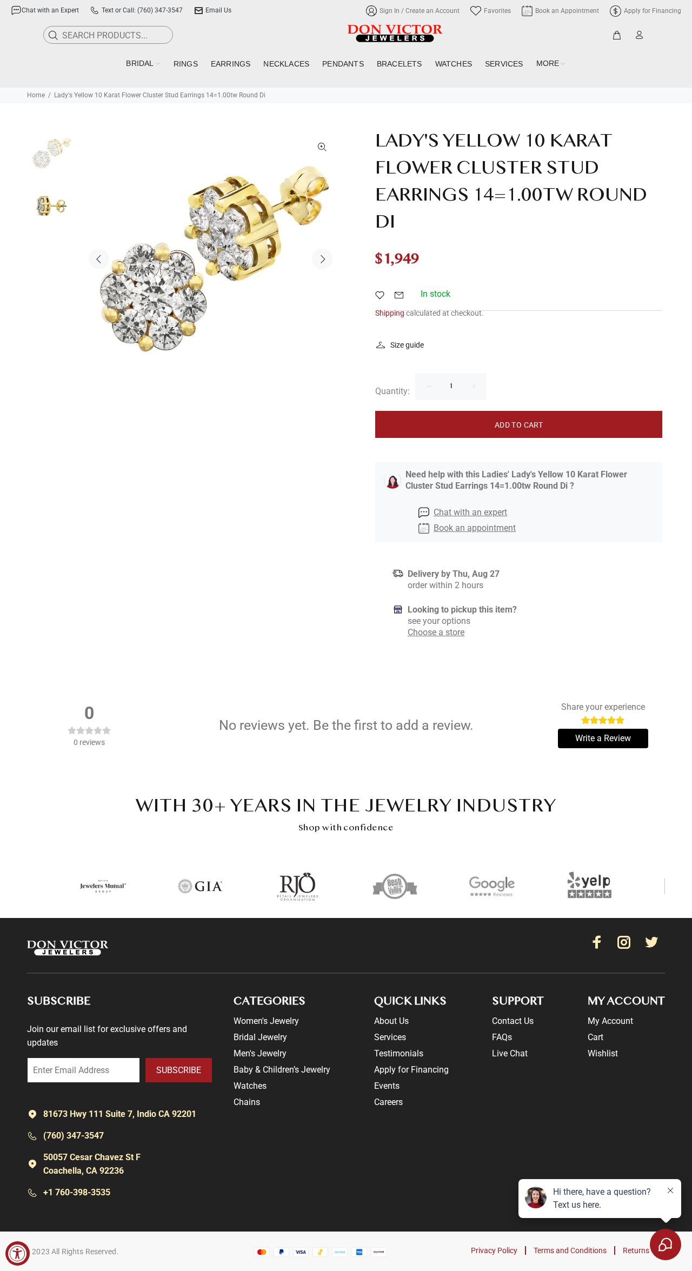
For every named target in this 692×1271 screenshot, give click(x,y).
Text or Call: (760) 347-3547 (142, 10)
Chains (247, 1102)
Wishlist (603, 1053)
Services (390, 1037)
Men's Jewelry (260, 1053)
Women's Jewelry (266, 1021)
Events (387, 1086)
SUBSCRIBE (178, 1070)
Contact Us (513, 1021)
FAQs (502, 1037)
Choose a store (436, 632)
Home (36, 95)
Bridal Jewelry (260, 1037)
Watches (250, 1086)
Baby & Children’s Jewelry (282, 1069)
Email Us (218, 10)
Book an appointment (475, 528)
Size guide (407, 345)
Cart (595, 1037)
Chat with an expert (470, 512)
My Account (610, 1021)
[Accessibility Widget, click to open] (17, 1253)
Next (322, 259)
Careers (388, 1102)
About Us (391, 1021)
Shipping (389, 313)
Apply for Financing (411, 1069)
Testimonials (398, 1053)
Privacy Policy (494, 1250)
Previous (99, 259)
